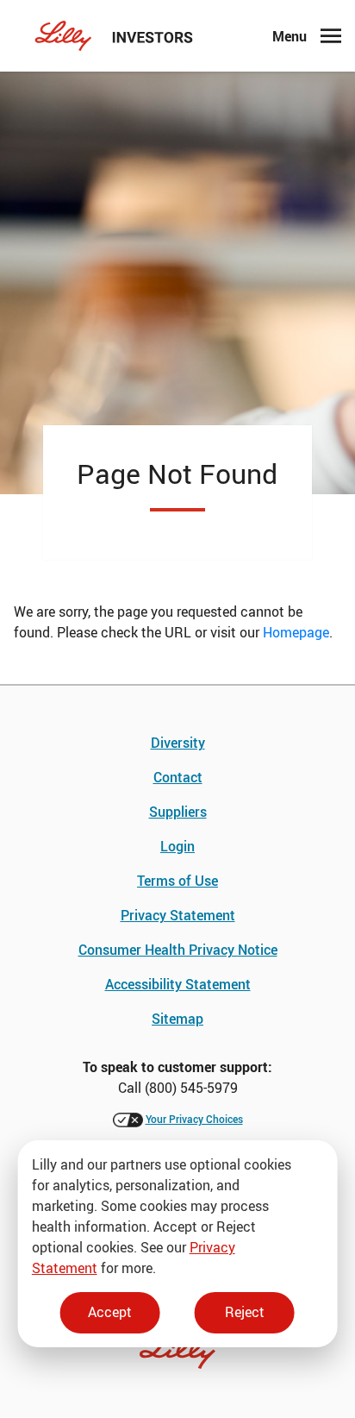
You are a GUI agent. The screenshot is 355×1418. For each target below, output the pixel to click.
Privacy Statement (178, 915)
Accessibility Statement (178, 984)
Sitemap (177, 1018)
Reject (245, 1311)
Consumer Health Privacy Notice (177, 949)
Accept (110, 1311)
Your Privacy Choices (194, 1119)
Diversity (178, 742)
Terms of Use (177, 880)
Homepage (296, 632)
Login (177, 846)
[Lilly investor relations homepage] (114, 36)
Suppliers (178, 811)
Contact (177, 777)
